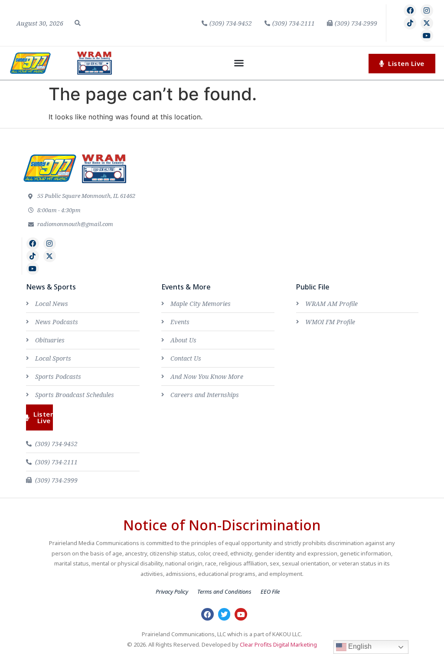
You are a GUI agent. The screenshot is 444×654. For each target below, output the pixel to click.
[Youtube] (427, 36)
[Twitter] (224, 614)
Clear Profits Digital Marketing (278, 644)
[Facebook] (410, 10)
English (359, 646)
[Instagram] (427, 10)
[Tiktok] (410, 23)
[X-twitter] (427, 23)
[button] (77, 23)
